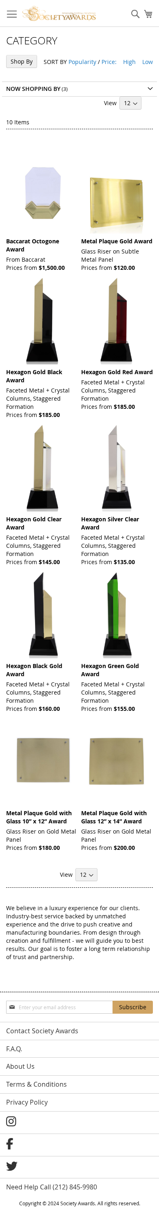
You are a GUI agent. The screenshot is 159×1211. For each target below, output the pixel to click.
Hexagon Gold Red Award (117, 372)
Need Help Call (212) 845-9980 (51, 1186)
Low (147, 62)
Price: (109, 62)
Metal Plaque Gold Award (116, 241)
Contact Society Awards (42, 1030)
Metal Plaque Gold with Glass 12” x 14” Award (114, 817)
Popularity (82, 62)
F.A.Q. (14, 1048)
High (129, 62)
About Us (20, 1066)
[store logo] (59, 13)
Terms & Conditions (36, 1084)
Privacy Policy (27, 1102)
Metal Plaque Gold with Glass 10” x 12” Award (39, 817)
